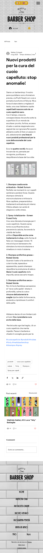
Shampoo (26, 366)
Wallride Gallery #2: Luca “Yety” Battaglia (21, 421)
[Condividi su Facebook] (7, 378)
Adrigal (30, 542)
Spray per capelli (13, 370)
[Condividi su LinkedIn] (17, 378)
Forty (17, 366)
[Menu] (38, 3)
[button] (29, 27)
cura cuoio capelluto (24, 362)
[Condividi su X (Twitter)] (12, 378)
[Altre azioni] (35, 53)
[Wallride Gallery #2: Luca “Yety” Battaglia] (21, 406)
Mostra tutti (33, 393)
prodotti (10, 362)
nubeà (10, 366)
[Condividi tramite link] (23, 378)
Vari (15, 41)
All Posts (7, 41)
